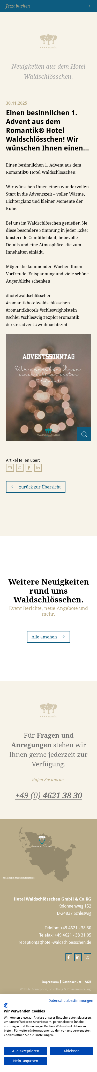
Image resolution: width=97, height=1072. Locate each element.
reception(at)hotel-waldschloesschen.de (55, 942)
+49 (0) (48, 795)
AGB (88, 982)
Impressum (50, 982)
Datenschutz (71, 982)
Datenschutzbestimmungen (70, 1000)
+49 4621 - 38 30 (75, 928)
